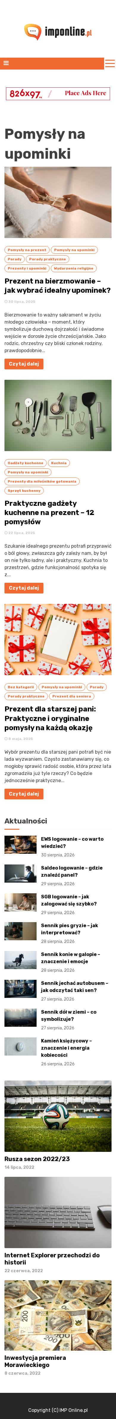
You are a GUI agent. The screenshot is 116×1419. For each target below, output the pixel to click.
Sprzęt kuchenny (24, 491)
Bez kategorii (21, 687)
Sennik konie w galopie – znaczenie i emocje (70, 962)
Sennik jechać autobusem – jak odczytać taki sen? (74, 991)
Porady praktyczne (47, 259)
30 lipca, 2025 (21, 302)
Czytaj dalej (24, 364)
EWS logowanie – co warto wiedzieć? (72, 847)
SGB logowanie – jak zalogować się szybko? (69, 904)
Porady (14, 259)
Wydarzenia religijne (73, 268)
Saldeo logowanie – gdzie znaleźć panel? (72, 875)
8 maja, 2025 (20, 739)
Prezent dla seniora (71, 696)
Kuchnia (59, 463)
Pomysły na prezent (27, 250)
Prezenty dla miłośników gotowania (42, 481)
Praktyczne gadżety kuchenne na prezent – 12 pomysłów (49, 512)
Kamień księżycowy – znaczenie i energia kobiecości (66, 1052)
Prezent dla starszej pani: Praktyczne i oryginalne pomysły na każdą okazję (50, 718)
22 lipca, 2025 (21, 533)
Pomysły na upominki (74, 250)
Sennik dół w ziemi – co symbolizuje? (68, 1020)
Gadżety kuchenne (25, 463)
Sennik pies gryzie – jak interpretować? (69, 933)
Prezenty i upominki (27, 268)
